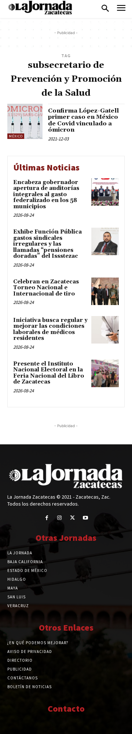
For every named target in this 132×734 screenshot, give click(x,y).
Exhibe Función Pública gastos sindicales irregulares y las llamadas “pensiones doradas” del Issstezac (47, 244)
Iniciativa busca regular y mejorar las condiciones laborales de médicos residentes (50, 329)
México (16, 136)
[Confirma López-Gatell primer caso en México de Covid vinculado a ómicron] (25, 121)
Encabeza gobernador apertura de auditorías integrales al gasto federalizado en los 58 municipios (46, 194)
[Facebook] (46, 517)
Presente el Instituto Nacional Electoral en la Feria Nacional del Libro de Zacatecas (48, 373)
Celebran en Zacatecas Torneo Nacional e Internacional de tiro (46, 287)
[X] (72, 517)
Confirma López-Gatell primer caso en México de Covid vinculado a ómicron (83, 120)
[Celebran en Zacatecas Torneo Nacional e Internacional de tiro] (105, 291)
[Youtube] (85, 517)
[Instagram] (59, 517)
